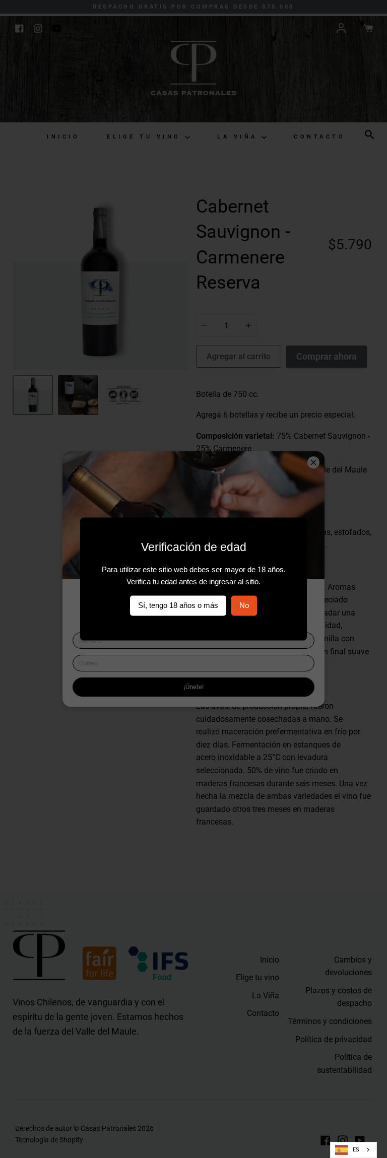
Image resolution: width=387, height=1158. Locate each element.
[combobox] (353, 1150)
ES (356, 1149)
